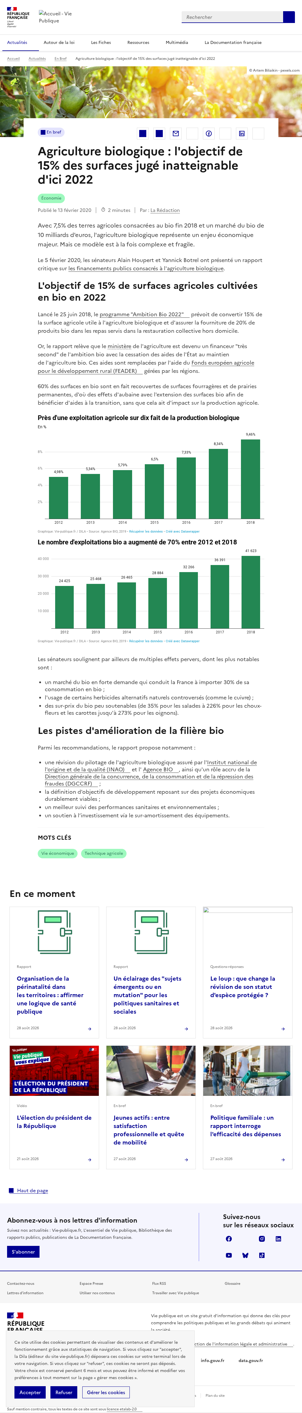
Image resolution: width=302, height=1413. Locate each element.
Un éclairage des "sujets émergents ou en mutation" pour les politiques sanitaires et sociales (147, 995)
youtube (229, 1255)
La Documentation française (233, 42)
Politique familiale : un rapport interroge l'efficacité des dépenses (245, 1126)
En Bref (61, 58)
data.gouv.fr (251, 1361)
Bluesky (245, 1255)
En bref (54, 132)
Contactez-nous (20, 1283)
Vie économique (57, 853)
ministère (119, 346)
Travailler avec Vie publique (175, 1293)
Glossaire (232, 1283)
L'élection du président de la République (54, 1121)
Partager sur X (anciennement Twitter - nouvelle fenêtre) (225, 133)
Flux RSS (159, 1283)
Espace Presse (91, 1283)
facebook (229, 1239)
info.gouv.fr (213, 1361)
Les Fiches (101, 42)
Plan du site (215, 1395)
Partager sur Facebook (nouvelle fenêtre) (209, 133)
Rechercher (289, 17)
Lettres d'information (25, 1293)
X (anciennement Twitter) (245, 1239)
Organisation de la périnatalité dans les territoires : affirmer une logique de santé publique (50, 995)
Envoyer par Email (176, 133)
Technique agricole (104, 853)
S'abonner (23, 1251)
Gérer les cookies (106, 1392)
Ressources (138, 42)
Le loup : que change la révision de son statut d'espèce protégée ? (242, 986)
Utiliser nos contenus (97, 1293)
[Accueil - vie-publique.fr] (65, 17)
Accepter (30, 1392)
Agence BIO (158, 769)
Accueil (13, 58)
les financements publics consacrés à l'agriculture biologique (146, 268)
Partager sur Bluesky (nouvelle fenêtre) (258, 133)
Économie (51, 198)
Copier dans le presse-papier (192, 133)
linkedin (278, 1239)
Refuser (63, 1392)
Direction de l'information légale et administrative (236, 1344)
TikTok (262, 1255)
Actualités (17, 42)
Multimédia (177, 42)
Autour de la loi (59, 42)
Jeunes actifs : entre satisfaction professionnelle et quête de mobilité (149, 1130)
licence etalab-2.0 (122, 1409)
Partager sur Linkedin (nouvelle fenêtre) (242, 133)
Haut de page (32, 1190)
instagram (262, 1239)
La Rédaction (165, 210)
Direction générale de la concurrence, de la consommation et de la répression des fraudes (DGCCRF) (149, 780)
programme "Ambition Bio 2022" (142, 314)
